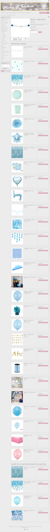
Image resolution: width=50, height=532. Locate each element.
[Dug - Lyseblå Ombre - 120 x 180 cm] (17, 210)
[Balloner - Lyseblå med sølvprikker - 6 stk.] (17, 296)
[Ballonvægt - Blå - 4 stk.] (17, 311)
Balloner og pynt (3, 20)
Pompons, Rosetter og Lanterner (5, 51)
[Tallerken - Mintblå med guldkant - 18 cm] (17, 95)
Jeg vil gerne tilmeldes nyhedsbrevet (6, 68)
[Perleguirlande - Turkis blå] (17, 66)
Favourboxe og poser (3, 26)
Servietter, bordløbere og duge (4, 55)
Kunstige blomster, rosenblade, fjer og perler (5, 52)
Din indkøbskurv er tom (43, 12)
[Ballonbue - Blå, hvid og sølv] (17, 397)
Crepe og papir (3, 35)
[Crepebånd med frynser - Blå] (17, 239)
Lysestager (2, 46)
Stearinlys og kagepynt (3, 47)
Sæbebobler (2, 56)
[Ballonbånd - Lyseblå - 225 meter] (17, 368)
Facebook (23, 527)
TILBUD (2, 60)
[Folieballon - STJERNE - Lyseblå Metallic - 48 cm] (17, 138)
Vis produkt (43, 63)
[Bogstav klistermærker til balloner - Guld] (17, 354)
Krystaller (3, 33)
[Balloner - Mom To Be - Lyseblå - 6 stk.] (17, 501)
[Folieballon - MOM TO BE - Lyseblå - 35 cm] (17, 181)
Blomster (3, 39)
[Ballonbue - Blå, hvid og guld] (17, 282)
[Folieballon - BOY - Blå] (17, 196)
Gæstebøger (2, 41)
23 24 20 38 (26, 526)
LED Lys (2, 45)
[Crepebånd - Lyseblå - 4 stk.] (17, 253)
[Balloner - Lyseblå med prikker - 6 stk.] (17, 325)
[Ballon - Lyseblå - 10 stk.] (17, 426)
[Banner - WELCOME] (17, 52)
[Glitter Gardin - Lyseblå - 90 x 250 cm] (17, 153)
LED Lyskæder (3, 34)
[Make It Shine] (25, 7)
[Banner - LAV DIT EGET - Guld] (17, 340)
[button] (48, 16)
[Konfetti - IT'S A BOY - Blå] (17, 515)
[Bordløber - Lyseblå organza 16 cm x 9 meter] (17, 268)
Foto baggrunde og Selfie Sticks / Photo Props (5, 28)
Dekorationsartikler (3, 24)
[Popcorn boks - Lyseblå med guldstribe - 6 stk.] (17, 109)
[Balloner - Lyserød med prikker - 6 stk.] (17, 455)
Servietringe (2, 54)
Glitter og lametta (4, 40)
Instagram (26, 527)
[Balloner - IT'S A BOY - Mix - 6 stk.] (17, 167)
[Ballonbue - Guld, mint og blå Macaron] (17, 383)
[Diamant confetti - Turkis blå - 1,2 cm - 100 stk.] (17, 81)
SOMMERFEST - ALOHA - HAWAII (4, 19)
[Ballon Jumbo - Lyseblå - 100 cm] (17, 412)
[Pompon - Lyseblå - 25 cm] (17, 124)
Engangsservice (3, 25)
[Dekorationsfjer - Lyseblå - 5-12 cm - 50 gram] (17, 225)
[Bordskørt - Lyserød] (17, 440)
